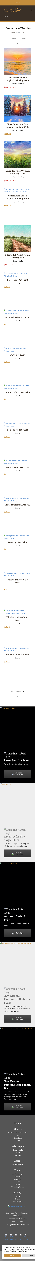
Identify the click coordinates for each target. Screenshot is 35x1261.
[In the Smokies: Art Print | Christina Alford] (17, 649)
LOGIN (17, 3)
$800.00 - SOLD (11, 87)
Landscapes (17, 1202)
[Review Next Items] (17, 43)
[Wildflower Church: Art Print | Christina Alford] (17, 612)
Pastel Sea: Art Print (17, 280)
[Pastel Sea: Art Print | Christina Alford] (17, 274)
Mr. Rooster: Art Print (17, 467)
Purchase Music (17, 1165)
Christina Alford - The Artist (17, 1133)
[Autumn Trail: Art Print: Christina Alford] (8, 863)
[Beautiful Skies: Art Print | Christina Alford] (17, 312)
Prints (17, 283)
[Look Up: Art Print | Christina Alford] (17, 537)
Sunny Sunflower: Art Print (17, 581)
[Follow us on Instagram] (12, 1237)
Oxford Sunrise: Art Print (18, 505)
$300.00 (7, 205)
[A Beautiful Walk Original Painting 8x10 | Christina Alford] (17, 239)
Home (17, 1123)
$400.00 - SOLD (11, 180)
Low (22, 33)
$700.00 (7, 134)
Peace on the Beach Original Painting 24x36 (17, 79)
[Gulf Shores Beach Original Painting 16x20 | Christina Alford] (17, 190)
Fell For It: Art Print (17, 430)
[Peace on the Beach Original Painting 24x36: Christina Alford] (16, 1029)
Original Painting (17, 84)
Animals (17, 1196)
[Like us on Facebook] (7, 1237)
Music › (18, 1160)
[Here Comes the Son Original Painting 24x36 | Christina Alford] (17, 108)
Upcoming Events (17, 1187)
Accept (12, 1255)
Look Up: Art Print (17, 542)
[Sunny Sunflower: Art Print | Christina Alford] (17, 574)
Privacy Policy (21, 1251)
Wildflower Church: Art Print (17, 618)
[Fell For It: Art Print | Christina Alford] (17, 424)
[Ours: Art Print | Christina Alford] (17, 349)
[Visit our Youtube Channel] (17, 1237)
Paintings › (17, 1146)
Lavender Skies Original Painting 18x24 (17, 172)
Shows (17, 1184)
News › (17, 1170)
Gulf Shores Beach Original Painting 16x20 (17, 197)
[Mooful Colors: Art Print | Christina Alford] (17, 387)
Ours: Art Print (17, 355)
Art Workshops (17, 1174)
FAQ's (17, 1135)
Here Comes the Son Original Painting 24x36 (17, 125)
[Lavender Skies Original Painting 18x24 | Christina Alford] (17, 154)
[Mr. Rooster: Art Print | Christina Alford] (17, 462)
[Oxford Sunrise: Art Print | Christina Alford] (17, 499)
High (13, 33)
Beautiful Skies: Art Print (17, 317)
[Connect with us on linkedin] (22, 1237)
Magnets (17, 1155)
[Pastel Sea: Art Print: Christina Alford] (7, 708)
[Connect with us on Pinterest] (27, 1237)
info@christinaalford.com (17, 1225)
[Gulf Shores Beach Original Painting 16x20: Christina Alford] (15, 943)
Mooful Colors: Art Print (17, 392)
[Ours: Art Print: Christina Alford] (5, 784)
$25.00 (7, 287)
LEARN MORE (18, 773)
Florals (17, 1199)
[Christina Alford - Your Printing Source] (12, 11)
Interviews (17, 1177)
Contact (17, 1141)
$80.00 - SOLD (10, 264)
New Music (17, 1179)
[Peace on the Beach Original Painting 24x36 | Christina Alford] (17, 61)
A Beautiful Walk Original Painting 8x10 (17, 256)
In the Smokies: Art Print (17, 655)
